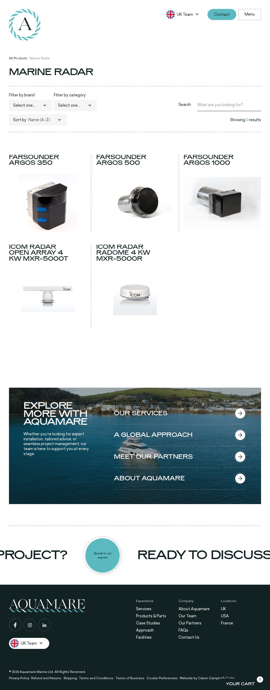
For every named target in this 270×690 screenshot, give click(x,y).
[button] (185, 14)
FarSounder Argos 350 (34, 160)
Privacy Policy (19, 677)
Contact (222, 14)
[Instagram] (29, 625)
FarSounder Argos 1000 (209, 160)
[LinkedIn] (44, 625)
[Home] (25, 25)
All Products (18, 58)
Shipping (70, 677)
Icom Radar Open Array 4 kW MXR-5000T (38, 253)
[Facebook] (15, 625)
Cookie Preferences (162, 677)
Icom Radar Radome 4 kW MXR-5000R (123, 253)
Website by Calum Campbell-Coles (207, 677)
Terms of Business (129, 677)
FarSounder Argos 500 (121, 160)
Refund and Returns (46, 677)
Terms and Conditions (96, 677)
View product (48, 227)
